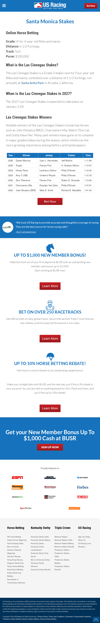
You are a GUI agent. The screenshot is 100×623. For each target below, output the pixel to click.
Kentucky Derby (37, 543)
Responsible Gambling (82, 617)
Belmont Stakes (61, 537)
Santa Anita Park (32, 83)
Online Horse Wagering (16, 540)
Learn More (50, 286)
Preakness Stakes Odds (62, 554)
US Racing (18, 617)
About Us (82, 540)
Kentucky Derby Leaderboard (37, 548)
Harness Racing (13, 556)
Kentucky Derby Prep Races (39, 554)
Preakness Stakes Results (62, 568)
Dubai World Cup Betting (14, 574)
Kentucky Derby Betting (40, 540)
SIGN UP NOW (50, 447)
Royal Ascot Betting (15, 570)
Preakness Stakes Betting (62, 561)
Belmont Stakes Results (64, 547)
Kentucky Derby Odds (40, 537)
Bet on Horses (13, 547)
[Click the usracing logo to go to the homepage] (50, 5)
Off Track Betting (14, 537)
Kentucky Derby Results (41, 570)
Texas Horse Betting (15, 566)
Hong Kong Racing (15, 560)
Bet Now (91, 6)
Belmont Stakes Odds (63, 540)
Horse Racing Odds (15, 543)
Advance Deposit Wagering (14, 551)
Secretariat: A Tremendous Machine (16, 581)
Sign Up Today (84, 537)
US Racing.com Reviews (84, 545)
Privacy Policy (43, 617)
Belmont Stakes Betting (64, 543)
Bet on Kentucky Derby (40, 560)
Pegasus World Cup (15, 563)
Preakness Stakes (62, 550)
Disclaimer (69, 617)
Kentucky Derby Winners (37, 564)
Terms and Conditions (56, 617)
